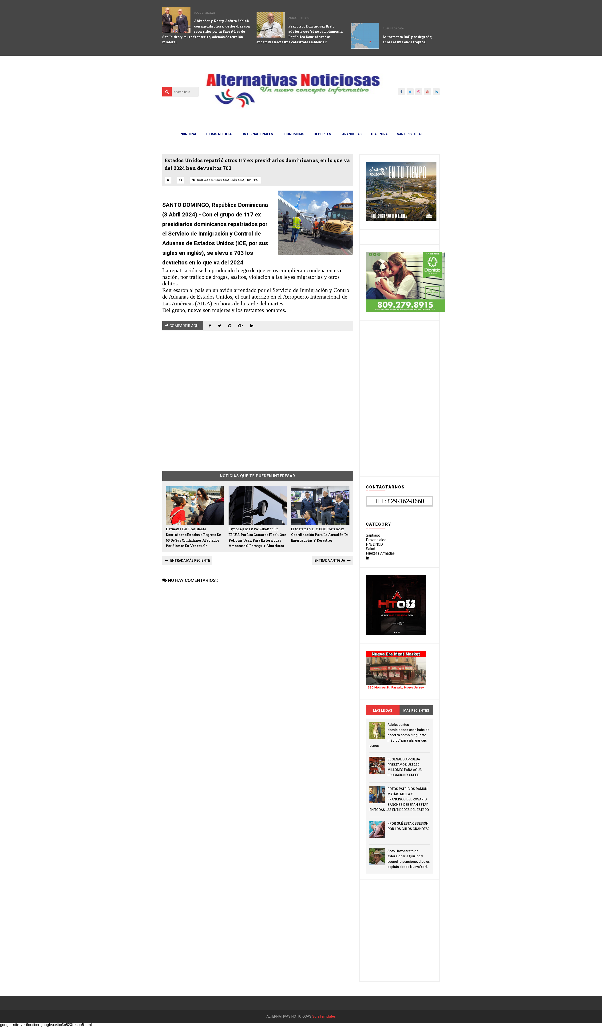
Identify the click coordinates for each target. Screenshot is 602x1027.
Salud (370, 549)
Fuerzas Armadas (380, 553)
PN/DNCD (374, 544)
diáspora (237, 180)
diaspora (222, 180)
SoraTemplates (324, 1016)
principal (252, 180)
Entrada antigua (329, 560)
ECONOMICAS (293, 134)
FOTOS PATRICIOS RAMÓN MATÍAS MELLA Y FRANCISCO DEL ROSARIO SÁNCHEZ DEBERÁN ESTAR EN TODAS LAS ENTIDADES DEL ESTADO (399, 799)
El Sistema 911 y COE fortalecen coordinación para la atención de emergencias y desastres (319, 535)
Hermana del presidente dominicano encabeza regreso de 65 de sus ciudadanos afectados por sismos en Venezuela (193, 537)
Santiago (373, 535)
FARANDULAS (351, 134)
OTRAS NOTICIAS (220, 134)
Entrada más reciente (190, 560)
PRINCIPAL (188, 134)
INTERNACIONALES (258, 134)
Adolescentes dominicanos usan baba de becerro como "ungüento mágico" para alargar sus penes (399, 735)
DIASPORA (379, 134)
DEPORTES (322, 134)
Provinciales (376, 540)
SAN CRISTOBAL (410, 134)
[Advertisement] (257, 397)
